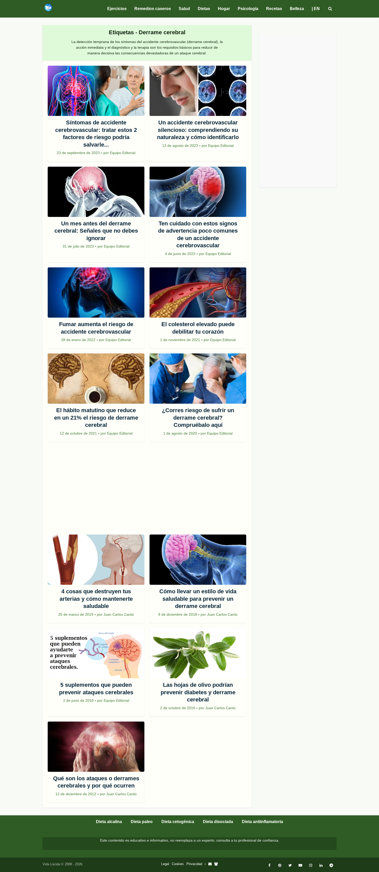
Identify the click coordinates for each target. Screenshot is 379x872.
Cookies (178, 864)
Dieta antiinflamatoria (262, 821)
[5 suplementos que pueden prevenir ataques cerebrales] (96, 653)
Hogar (224, 8)
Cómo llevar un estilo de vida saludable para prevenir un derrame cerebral (197, 598)
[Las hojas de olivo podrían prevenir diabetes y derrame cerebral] (198, 653)
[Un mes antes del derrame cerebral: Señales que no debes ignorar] (96, 192)
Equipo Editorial (122, 153)
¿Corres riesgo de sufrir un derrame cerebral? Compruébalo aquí (198, 417)
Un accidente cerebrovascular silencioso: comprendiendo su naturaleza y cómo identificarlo (198, 129)
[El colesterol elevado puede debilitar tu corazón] (198, 292)
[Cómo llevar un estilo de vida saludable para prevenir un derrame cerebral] (198, 560)
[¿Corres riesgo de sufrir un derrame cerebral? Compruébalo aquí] (198, 378)
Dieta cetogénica (177, 821)
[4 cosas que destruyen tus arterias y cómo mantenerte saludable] (96, 560)
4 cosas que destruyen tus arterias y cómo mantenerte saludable (96, 598)
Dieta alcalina (109, 821)
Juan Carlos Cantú (118, 614)
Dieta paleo (142, 821)
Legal (165, 864)
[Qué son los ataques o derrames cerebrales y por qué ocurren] (96, 747)
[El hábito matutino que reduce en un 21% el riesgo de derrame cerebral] (96, 378)
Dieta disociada (218, 821)
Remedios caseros (152, 8)
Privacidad (194, 864)
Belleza (297, 8)
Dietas (204, 8)
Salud (184, 8)
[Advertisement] (147, 491)
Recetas (274, 8)
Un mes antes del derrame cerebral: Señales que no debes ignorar (96, 230)
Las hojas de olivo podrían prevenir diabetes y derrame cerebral (198, 692)
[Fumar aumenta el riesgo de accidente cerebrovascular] (96, 292)
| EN (316, 8)
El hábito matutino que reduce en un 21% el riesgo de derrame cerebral (96, 417)
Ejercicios (117, 8)
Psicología (248, 8)
